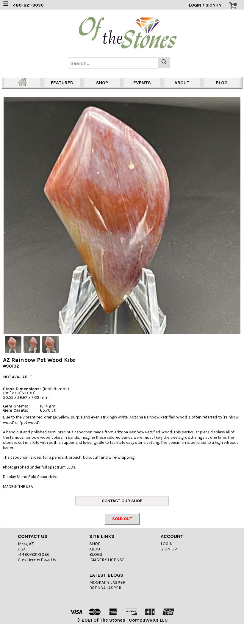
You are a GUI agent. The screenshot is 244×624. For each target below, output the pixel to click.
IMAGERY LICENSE (107, 559)
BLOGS (95, 554)
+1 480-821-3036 (34, 554)
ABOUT (182, 82)
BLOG (222, 82)
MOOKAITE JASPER (107, 582)
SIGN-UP (169, 549)
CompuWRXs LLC (148, 620)
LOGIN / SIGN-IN (205, 5)
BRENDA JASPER (105, 587)
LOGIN (167, 543)
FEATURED (62, 82)
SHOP (102, 82)
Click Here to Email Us (37, 559)
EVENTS (142, 82)
